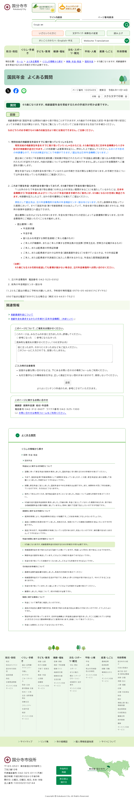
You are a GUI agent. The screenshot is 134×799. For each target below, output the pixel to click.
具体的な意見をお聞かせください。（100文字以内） (42, 342)
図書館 (40, 682)
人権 (87, 665)
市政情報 (122, 51)
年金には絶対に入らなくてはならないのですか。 (44, 625)
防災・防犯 (12, 51)
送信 (67, 382)
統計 (119, 699)
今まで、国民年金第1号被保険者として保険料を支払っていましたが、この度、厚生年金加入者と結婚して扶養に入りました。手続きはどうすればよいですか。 (68, 478)
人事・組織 (122, 685)
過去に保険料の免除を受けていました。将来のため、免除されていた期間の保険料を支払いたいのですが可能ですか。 (68, 523)
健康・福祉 (59, 51)
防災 (7, 661)
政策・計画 (122, 677)
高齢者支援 (58, 672)
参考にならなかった (47, 338)
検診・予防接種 (59, 665)
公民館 (40, 678)
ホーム (20, 62)
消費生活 (25, 702)
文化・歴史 (74, 665)
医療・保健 (58, 661)
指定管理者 (122, 709)
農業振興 (105, 661)
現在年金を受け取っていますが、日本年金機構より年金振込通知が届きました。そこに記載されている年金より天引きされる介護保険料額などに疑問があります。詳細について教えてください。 (68, 618)
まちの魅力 (74, 672)
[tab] (56, 17)
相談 (23, 712)
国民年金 (89, 62)
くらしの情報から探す (52, 62)
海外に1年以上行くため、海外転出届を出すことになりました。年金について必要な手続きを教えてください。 (67, 495)
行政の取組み (123, 667)
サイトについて (108, 742)
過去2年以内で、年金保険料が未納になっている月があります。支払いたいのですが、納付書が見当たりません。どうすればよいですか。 (68, 532)
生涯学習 (25, 709)
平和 (87, 661)
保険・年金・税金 (73, 62)
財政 (119, 695)
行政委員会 (122, 712)
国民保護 (9, 675)
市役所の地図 (64, 770)
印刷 (94, 96)
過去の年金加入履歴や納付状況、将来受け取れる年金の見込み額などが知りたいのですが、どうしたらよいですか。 (68, 609)
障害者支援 (58, 676)
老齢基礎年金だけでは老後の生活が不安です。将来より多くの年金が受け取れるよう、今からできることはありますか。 (68, 579)
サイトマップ (26, 742)
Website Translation (96, 41)
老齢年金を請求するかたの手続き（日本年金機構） (42, 319)
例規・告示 (122, 681)
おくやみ (25, 675)
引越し (24, 671)
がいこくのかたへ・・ (56, 41)
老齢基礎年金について (22, 315)
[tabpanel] (81, 24)
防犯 (7, 678)
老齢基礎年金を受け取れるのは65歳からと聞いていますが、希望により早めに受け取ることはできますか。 (68, 550)
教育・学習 (42, 675)
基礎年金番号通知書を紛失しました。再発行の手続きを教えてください (53, 572)
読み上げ (118, 33)
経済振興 (105, 665)
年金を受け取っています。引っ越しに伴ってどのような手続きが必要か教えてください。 (60, 586)
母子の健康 (42, 665)
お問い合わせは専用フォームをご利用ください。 (42, 413)
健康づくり (58, 668)
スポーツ (73, 668)
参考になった (25, 338)
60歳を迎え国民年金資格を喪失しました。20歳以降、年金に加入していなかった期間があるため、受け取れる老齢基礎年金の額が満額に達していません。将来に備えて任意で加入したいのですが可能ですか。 (68, 504)
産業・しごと (106, 51)
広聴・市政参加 (123, 692)
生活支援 (57, 679)
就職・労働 (106, 668)
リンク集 (44, 742)
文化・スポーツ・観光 (75, 51)
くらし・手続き (27, 51)
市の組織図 (62, 742)
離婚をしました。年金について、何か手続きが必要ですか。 (48, 591)
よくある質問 (33, 62)
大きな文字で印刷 (113, 96)
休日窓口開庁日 (64, 780)
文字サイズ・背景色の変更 (85, 33)
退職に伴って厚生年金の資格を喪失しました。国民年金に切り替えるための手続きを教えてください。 (66, 472)
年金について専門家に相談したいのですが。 (43, 602)
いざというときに (48, 33)
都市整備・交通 (27, 688)
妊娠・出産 (42, 661)
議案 (119, 723)
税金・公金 (26, 685)
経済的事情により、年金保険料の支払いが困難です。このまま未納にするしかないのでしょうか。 (63, 516)
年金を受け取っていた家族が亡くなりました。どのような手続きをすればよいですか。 (59, 561)
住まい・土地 (26, 692)
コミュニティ (26, 705)
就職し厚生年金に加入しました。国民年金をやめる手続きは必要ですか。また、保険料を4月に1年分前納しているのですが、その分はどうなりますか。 (68, 487)
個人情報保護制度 (85, 742)
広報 (119, 688)
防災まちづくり (12, 665)
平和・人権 (90, 51)
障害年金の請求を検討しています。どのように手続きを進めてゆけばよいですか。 (58, 555)
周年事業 (121, 720)
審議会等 (121, 716)
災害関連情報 (11, 682)
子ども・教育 (43, 51)
